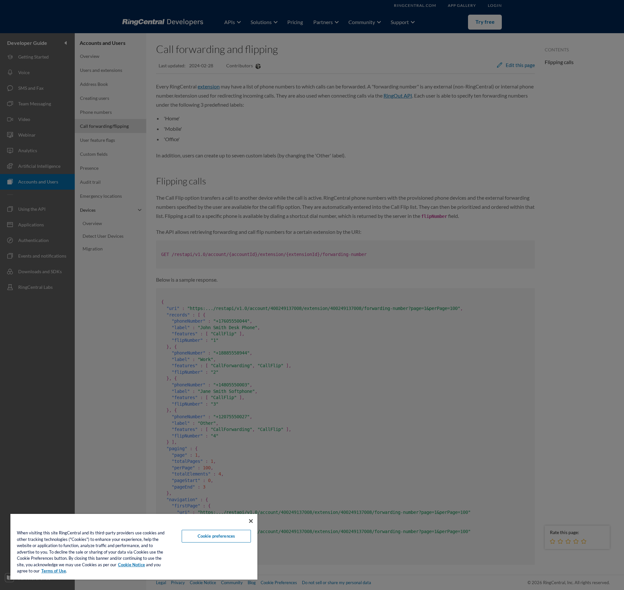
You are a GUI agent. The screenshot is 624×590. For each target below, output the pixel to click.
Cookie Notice (131, 564)
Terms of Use (53, 570)
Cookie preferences (216, 536)
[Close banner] (251, 521)
